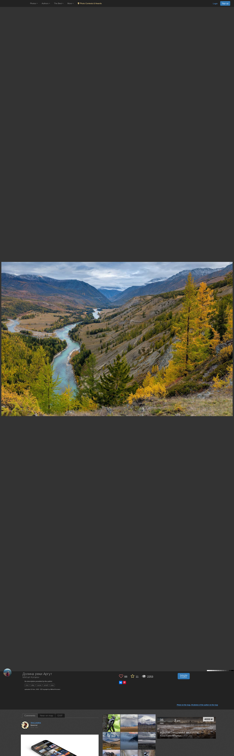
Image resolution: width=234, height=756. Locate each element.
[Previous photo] (3, 329)
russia (39, 685)
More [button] (69, 3)
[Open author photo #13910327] (111, 723)
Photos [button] (33, 3)
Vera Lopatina (36, 723)
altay (32, 685)
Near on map (46, 715)
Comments (29, 715)
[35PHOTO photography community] (14, 3)
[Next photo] (231, 329)
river (27, 685)
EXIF (60, 715)
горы (52, 685)
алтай (46, 685)
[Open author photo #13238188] (129, 741)
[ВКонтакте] (120, 682)
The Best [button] (58, 3)
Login (215, 3)
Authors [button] (45, 3)
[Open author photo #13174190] (147, 741)
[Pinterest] (124, 682)
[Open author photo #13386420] (129, 723)
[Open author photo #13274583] (111, 741)
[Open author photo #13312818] (147, 723)
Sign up (225, 3)
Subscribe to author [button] (183, 676)
